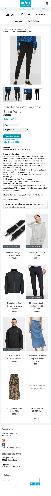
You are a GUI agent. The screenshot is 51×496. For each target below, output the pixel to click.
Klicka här (17, 447)
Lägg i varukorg (12, 136)
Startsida (6, 30)
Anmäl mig (35, 484)
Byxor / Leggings (18, 30)
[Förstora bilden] (25, 60)
